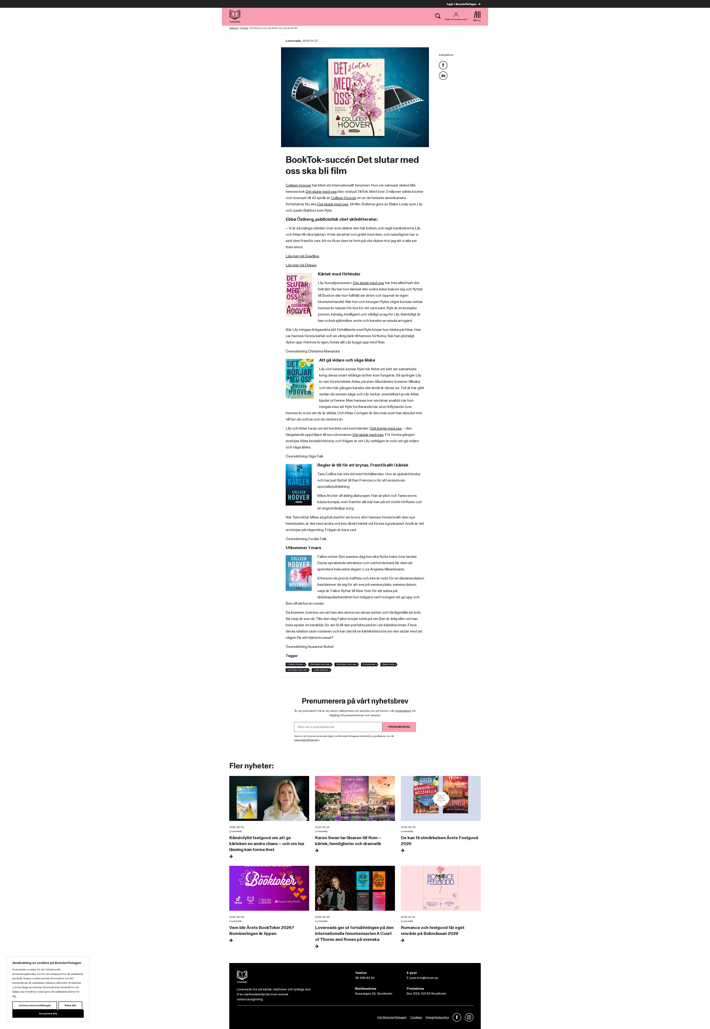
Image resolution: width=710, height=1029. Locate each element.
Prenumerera (399, 727)
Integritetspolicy (437, 1017)
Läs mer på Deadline (302, 256)
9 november (369, 664)
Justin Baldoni (321, 670)
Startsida (233, 28)
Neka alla (70, 1005)
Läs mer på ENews (301, 265)
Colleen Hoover (298, 185)
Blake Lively (388, 664)
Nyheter (244, 28)
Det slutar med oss (321, 191)
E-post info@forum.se (422, 978)
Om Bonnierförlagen (392, 1017)
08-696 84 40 (364, 978)
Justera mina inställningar (35, 1005)
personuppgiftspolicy (306, 740)
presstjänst (403, 711)
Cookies (416, 1017)
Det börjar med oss (386, 428)
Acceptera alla (48, 1013)
